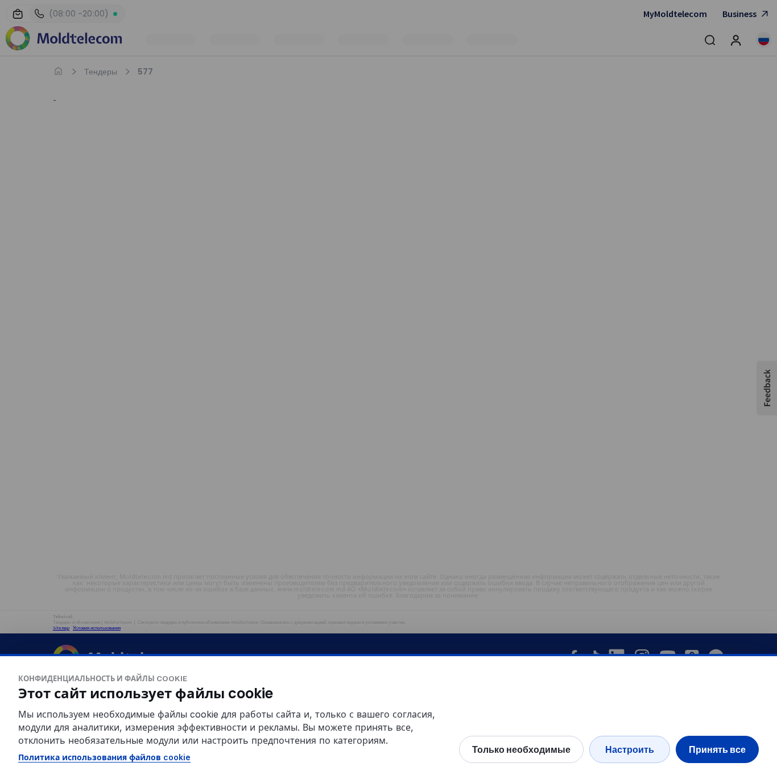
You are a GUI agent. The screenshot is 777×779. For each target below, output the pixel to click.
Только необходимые (521, 749)
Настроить (629, 749)
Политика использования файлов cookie (104, 757)
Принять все (717, 749)
